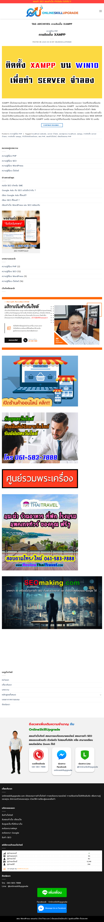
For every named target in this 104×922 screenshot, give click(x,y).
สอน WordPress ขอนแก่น (26, 918)
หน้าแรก (5, 680)
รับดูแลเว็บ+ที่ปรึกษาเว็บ (12, 824)
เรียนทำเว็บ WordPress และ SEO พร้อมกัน (21, 205)
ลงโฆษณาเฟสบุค (9, 828)
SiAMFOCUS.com (23, 869)
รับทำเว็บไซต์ (7, 815)
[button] (100, 11)
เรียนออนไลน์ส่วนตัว (59, 918)
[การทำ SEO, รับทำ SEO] (52, 602)
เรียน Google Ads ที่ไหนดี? (14, 195)
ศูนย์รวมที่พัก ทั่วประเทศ (78, 918)
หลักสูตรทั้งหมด (9, 694)
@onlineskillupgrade (18, 886)
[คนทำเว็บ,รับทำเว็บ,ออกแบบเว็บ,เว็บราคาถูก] (52, 323)
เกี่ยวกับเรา (7, 684)
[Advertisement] (52, 650)
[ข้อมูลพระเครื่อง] (40, 478)
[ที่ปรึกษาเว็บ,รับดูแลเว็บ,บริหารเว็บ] (40, 437)
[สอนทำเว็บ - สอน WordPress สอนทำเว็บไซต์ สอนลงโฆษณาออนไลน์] (52, 11)
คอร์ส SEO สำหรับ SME (12, 185)
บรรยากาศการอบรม (11, 699)
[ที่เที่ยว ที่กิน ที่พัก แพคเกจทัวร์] (40, 532)
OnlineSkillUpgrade (63, 42)
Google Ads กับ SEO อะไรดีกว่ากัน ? (19, 190)
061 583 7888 (38, 766)
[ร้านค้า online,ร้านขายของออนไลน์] (40, 381)
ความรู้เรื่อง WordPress (12, 165)
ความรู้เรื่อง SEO (9, 160)
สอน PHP (41, 136)
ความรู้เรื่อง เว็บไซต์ (10, 170)
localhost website (39, 134)
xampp (79, 134)
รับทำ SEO (6, 837)
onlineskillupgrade (63, 770)
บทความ (5, 689)
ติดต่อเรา (6, 704)
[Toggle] (100, 694)
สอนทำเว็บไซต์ (51, 136)
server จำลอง (52, 134)
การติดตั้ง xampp (14, 136)
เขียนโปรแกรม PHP (64, 136)
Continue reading (52, 125)
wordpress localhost (67, 134)
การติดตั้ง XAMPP (52, 34)
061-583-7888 (14, 883)
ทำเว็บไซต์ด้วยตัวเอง (29, 136)
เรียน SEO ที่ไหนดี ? (11, 200)
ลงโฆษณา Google (10, 832)
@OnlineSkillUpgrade (87, 766)
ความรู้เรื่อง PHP (52, 31)
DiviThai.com (44, 918)
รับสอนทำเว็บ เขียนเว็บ (12, 819)
